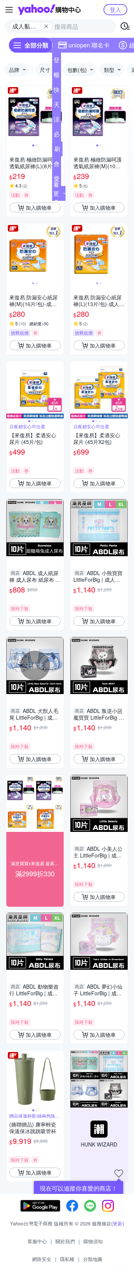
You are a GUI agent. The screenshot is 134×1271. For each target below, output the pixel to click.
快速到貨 (57, 91)
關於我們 (65, 1241)
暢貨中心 (57, 76)
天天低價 (57, 106)
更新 (117, 1223)
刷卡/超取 (57, 150)
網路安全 (41, 1258)
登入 (115, 9)
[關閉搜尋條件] (46, 26)
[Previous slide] (11, 114)
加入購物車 (39, 207)
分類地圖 (92, 1258)
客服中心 (37, 1241)
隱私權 (67, 1258)
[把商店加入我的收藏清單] (118, 1173)
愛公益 (57, 180)
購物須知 (93, 1241)
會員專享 (57, 165)
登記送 (57, 61)
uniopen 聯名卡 (88, 45)
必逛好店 (57, 136)
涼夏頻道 (57, 121)
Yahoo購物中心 (49, 9)
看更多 (56, 193)
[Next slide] (123, 114)
